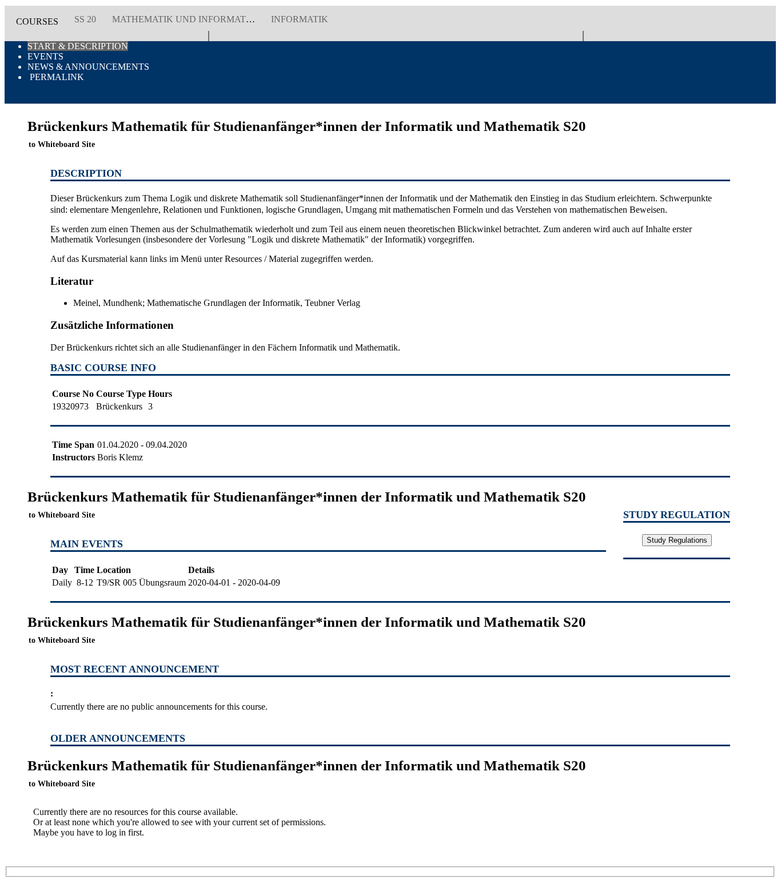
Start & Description (77, 46)
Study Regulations (677, 540)
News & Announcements (88, 66)
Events (45, 56)
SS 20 (85, 19)
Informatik (299, 19)
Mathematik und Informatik (184, 19)
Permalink (55, 77)
